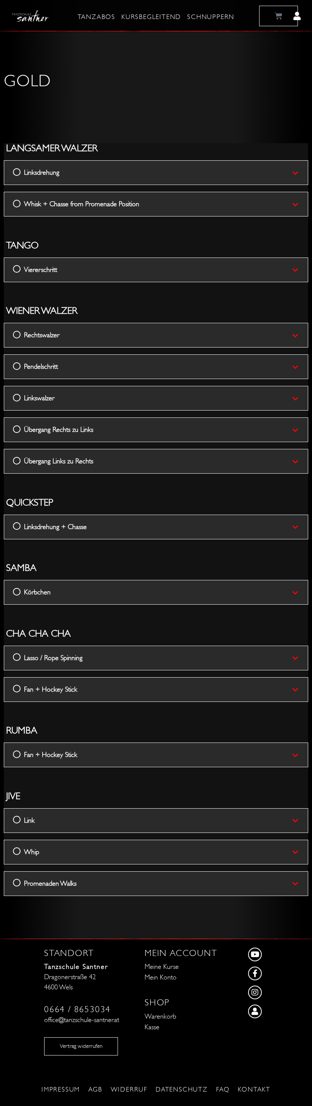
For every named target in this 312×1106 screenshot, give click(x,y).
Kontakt (254, 1089)
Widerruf (129, 1089)
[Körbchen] (300, 592)
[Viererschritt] (300, 269)
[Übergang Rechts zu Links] (300, 430)
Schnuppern (210, 17)
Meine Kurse (162, 967)
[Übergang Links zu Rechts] (300, 461)
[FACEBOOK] (276, 975)
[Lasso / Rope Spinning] (300, 657)
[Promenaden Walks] (300, 883)
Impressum (60, 1089)
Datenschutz (182, 1089)
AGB (95, 1089)
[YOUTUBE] (276, 956)
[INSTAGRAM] (276, 994)
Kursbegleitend (151, 17)
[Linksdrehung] (300, 172)
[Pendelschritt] (300, 366)
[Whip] (300, 851)
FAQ (222, 1089)
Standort (69, 953)
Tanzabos (96, 17)
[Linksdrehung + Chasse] (300, 526)
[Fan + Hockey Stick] (300, 689)
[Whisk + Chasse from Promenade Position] (300, 204)
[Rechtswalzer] (300, 335)
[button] (297, 16)
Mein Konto (161, 977)
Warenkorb (160, 1017)
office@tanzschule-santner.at (81, 1020)
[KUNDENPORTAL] (276, 1013)
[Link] (300, 820)
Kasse (152, 1027)
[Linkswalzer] (300, 398)
